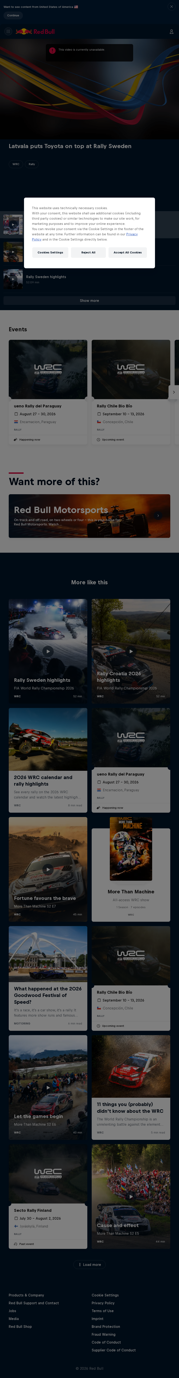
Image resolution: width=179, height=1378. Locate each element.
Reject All (88, 252)
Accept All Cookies (128, 252)
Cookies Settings (50, 252)
